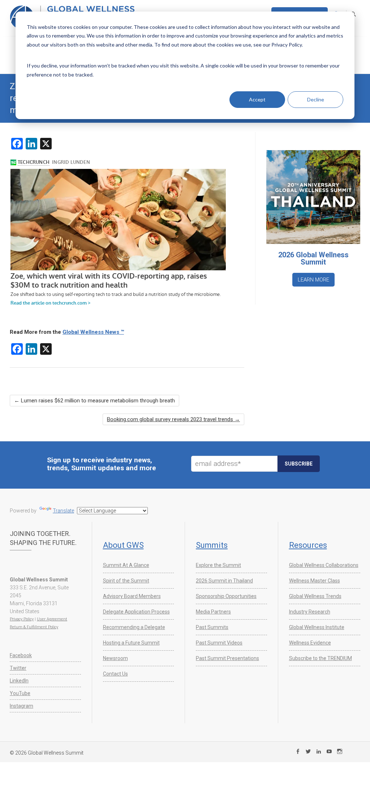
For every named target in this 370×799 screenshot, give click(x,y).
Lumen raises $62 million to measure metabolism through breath (94, 400)
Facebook (21, 655)
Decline (315, 99)
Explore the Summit (218, 565)
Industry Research (309, 612)
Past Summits (212, 627)
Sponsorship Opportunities (226, 596)
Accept (257, 99)
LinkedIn (19, 681)
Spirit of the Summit (126, 581)
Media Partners (213, 612)
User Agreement (52, 619)
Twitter (18, 668)
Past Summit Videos (219, 643)
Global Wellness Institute (316, 627)
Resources (308, 545)
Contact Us (115, 674)
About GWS (123, 545)
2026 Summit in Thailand (224, 581)
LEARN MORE (313, 279)
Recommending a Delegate (134, 627)
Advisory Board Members (132, 596)
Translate (63, 511)
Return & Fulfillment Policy (34, 627)
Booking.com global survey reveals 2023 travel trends (173, 419)
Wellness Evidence (310, 643)
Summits (212, 545)
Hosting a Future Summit (131, 643)
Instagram (21, 706)
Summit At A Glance (126, 565)
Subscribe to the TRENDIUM (320, 658)
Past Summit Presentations (227, 658)
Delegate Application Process (136, 612)
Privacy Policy (22, 619)
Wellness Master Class (314, 581)
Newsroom (115, 658)
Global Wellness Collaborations (323, 565)
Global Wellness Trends (315, 596)
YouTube (20, 693)
